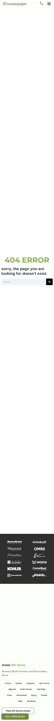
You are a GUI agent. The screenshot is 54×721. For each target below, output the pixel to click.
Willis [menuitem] (20, 701)
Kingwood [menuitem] (30, 683)
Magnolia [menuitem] (12, 689)
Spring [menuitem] (33, 695)
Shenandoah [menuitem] (22, 695)
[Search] (49, 282)
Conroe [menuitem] (8, 683)
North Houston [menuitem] (26, 689)
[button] (49, 3)
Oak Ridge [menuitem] (41, 689)
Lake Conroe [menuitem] (44, 683)
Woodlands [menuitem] (31, 701)
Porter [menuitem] (9, 695)
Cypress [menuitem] (18, 683)
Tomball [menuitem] (44, 695)
